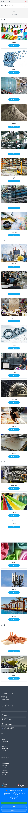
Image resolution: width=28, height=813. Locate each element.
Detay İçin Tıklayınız (14, 798)
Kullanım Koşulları (5, 763)
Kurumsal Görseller (6, 743)
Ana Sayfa (12, 14)
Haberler (4, 746)
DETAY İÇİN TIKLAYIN (14, 45)
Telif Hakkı (4, 767)
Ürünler (3, 739)
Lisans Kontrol (5, 772)
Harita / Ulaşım (5, 748)
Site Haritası (4, 770)
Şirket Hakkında (5, 737)
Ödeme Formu (5, 774)
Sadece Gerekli (14, 810)
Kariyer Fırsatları (5, 741)
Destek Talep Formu (6, 777)
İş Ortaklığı (4, 750)
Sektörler (17, 14)
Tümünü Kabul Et (14, 803)
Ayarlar (14, 806)
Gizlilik (3, 761)
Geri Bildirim (4, 765)
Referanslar (4, 753)
